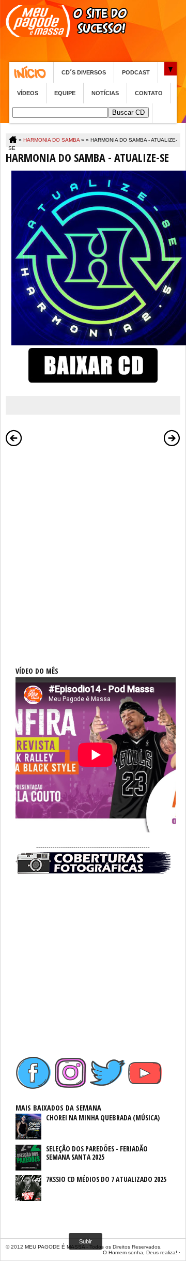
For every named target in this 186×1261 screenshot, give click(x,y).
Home (31, 72)
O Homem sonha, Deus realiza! (140, 1252)
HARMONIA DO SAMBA (51, 140)
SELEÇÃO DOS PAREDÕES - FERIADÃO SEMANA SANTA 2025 (97, 1153)
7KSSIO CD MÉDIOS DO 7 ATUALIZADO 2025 (106, 1179)
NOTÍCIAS (105, 93)
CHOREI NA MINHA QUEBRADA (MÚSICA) (103, 1117)
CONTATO (149, 93)
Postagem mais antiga (172, 438)
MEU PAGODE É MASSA (55, 1247)
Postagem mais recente (14, 438)
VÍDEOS (27, 93)
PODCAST (136, 72)
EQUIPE (64, 93)
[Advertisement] (93, 545)
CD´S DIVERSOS (83, 72)
